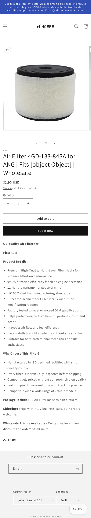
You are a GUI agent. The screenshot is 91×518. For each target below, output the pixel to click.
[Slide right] (54, 142)
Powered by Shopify (52, 516)
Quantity (8, 195)
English (65, 500)
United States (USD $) (30, 500)
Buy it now (45, 231)
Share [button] (12, 439)
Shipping (7, 188)
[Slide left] (36, 142)
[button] (5, 26)
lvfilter (40, 516)
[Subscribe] (77, 469)
